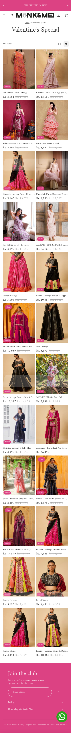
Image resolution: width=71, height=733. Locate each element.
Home (27, 23)
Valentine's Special (38, 23)
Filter (9, 44)
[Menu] (4, 15)
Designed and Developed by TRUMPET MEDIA (46, 725)
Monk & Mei (17, 725)
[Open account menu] (59, 15)
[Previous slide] (4, 6)
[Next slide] (67, 6)
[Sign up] (58, 692)
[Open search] (12, 15)
